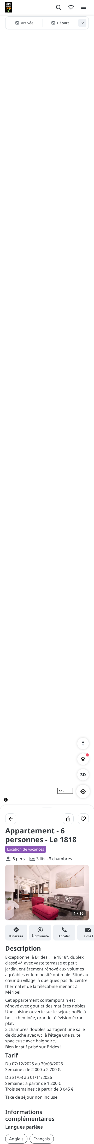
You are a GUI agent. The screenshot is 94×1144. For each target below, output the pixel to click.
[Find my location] (83, 791)
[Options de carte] (83, 759)
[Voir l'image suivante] (79, 895)
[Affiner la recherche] (82, 23)
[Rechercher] (58, 7)
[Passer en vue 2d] (83, 774)
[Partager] (68, 818)
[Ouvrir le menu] (83, 7)
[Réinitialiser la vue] (83, 743)
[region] (47, 412)
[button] (47, 22)
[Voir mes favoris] (71, 7)
